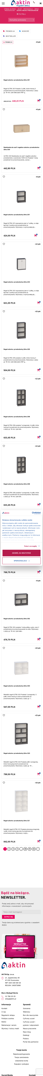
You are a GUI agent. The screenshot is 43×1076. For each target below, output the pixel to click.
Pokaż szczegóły (30, 546)
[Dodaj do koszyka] (38, 101)
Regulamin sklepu (8, 1015)
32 (34, 849)
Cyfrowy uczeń (28, 1018)
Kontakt (4, 1008)
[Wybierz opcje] (36, 235)
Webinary (26, 1012)
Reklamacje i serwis (9, 1025)
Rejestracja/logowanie (21, 1054)
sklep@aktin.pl (10, 999)
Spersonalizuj (20, 560)
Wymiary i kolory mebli (10, 1028)
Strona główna (10, 9)
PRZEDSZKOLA (28, 9)
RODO (4, 1022)
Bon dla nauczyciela (30, 1015)
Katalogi (26, 1035)
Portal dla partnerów (30, 1042)
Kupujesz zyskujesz (21, 1064)
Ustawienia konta (21, 1061)
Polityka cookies (8, 1018)
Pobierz (26, 1039)
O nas (4, 1012)
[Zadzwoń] (34, 3)
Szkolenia (26, 1008)
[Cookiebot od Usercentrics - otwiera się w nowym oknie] (32, 513)
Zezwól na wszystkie (21, 553)
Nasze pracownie (29, 1028)
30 (25, 849)
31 (29, 849)
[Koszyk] (41, 3)
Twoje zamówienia (21, 1057)
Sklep (20, 9)
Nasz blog (27, 1032)
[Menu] (3, 3)
